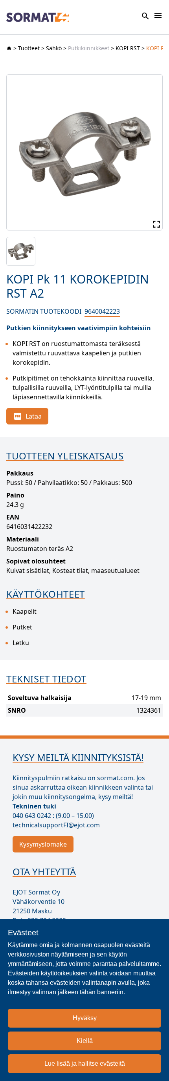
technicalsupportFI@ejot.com (56, 825)
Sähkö (54, 48)
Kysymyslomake (43, 844)
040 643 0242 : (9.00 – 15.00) (53, 815)
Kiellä (85, 1040)
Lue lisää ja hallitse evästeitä (84, 1063)
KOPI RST (128, 48)
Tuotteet (29, 48)
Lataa (34, 416)
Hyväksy (85, 1018)
